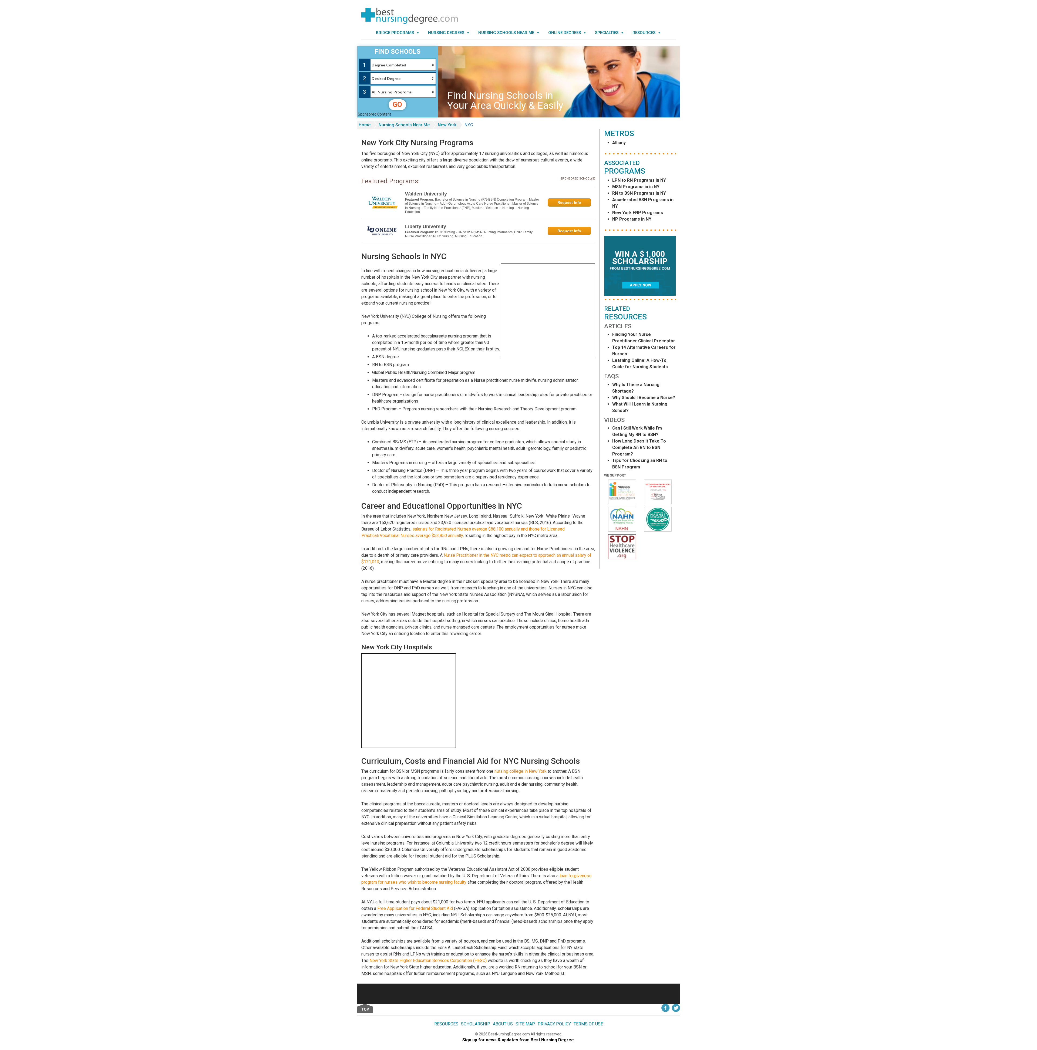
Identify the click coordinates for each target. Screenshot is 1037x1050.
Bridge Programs (395, 32)
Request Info (569, 202)
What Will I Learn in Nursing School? (639, 407)
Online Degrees (564, 32)
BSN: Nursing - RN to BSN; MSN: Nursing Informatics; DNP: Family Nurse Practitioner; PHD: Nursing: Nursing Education (469, 234)
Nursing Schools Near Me (506, 32)
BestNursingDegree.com (509, 1034)
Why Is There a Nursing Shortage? (635, 388)
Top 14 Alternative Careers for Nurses (644, 350)
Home (365, 124)
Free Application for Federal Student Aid (415, 908)
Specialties (606, 32)
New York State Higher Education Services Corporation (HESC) (428, 960)
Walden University (426, 194)
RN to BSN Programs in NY (639, 193)
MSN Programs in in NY (635, 186)
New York (447, 124)
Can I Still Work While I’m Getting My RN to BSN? (637, 431)
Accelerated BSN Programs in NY (643, 203)
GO (397, 104)
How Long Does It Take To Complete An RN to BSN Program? (639, 447)
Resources (643, 32)
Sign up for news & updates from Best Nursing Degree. (518, 1039)
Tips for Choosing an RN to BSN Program (639, 464)
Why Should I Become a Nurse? (643, 397)
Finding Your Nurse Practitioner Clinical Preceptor (643, 337)
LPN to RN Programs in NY (639, 180)
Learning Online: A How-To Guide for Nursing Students (640, 363)
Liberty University (425, 226)
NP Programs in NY (631, 219)
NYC (468, 124)
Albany (619, 142)
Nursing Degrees (446, 32)
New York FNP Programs (637, 212)
